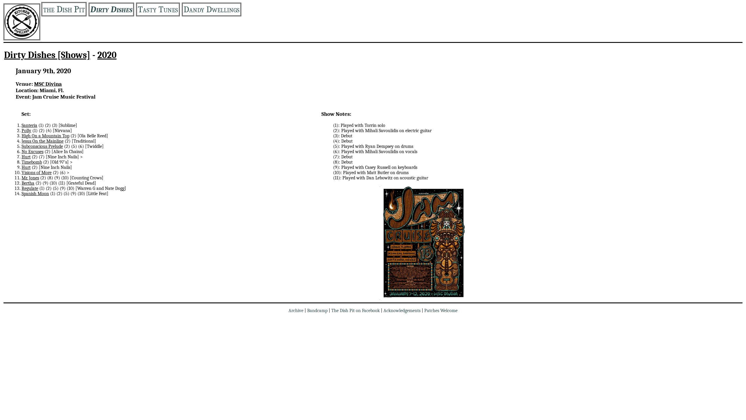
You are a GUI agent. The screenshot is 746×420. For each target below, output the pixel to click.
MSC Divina (48, 84)
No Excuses (32, 151)
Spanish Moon (35, 193)
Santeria (29, 125)
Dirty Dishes (111, 9)
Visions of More (37, 172)
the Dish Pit (64, 9)
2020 (107, 55)
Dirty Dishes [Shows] (47, 55)
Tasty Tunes (158, 9)
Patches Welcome (441, 310)
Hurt (26, 157)
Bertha (28, 183)
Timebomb (32, 162)
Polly (26, 130)
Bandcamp (317, 310)
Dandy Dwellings (212, 9)
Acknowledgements (401, 310)
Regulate (30, 188)
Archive (295, 310)
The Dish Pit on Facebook (355, 310)
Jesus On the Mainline (43, 141)
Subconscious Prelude (42, 146)
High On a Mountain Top (45, 136)
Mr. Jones (30, 178)
